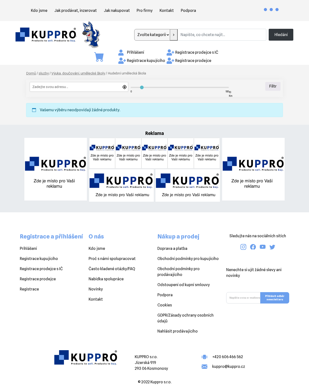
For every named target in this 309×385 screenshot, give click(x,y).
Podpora (188, 10)
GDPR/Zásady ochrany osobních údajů (185, 318)
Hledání (281, 34)
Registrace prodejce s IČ (196, 52)
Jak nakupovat (117, 10)
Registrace (29, 289)
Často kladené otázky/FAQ (112, 269)
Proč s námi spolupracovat (112, 258)
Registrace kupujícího (146, 60)
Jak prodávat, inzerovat (75, 10)
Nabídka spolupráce (106, 279)
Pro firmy (145, 10)
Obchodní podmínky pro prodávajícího (178, 272)
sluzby (44, 73)
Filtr (273, 86)
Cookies (164, 305)
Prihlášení (28, 248)
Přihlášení (135, 52)
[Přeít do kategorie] (174, 35)
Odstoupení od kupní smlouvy (183, 284)
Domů (31, 73)
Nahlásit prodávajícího (177, 331)
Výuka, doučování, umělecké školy (78, 73)
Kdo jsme (39, 10)
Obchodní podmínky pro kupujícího (188, 258)
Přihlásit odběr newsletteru (274, 297)
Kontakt (167, 10)
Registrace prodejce (193, 60)
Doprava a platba (172, 248)
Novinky (96, 289)
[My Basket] (101, 57)
